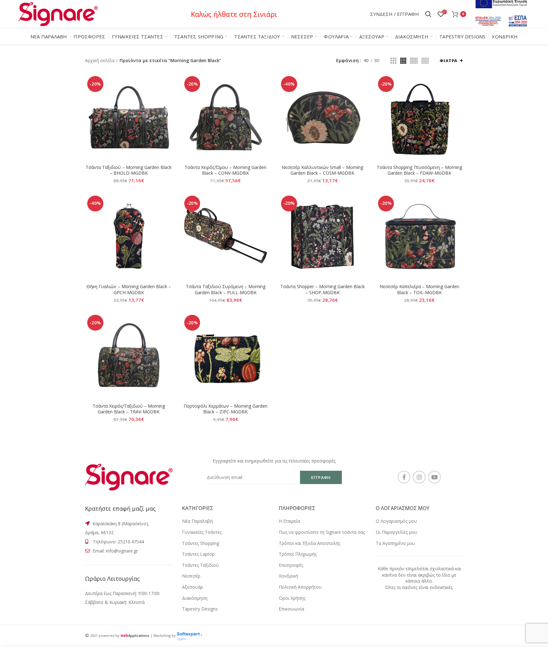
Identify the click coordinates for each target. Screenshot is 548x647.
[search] (428, 14)
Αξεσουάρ (192, 587)
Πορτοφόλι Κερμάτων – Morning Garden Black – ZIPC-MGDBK (225, 409)
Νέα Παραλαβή (197, 521)
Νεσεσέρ (191, 576)
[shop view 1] (393, 61)
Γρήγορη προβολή (168, 98)
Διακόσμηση (194, 598)
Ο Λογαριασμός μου (396, 521)
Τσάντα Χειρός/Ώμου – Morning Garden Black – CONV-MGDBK (225, 170)
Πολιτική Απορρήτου (300, 587)
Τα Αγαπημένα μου (395, 543)
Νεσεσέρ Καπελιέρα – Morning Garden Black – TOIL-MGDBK (419, 289)
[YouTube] (434, 477)
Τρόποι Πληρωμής (297, 554)
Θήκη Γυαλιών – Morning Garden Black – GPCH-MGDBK (129, 289)
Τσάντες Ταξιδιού (200, 565)
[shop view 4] (425, 61)
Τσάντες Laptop (198, 554)
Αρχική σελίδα (99, 60)
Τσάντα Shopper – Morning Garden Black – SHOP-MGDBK (322, 289)
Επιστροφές (291, 565)
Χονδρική (288, 576)
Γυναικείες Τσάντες (202, 532)
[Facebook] (404, 477)
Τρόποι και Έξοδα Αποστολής (309, 543)
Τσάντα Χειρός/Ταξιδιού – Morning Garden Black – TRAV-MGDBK (129, 409)
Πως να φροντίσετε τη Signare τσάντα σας (322, 532)
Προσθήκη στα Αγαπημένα (168, 113)
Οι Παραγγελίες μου (396, 532)
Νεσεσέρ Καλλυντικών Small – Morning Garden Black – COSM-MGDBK (322, 170)
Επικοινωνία (291, 609)
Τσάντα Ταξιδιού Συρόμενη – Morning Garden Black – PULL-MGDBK (225, 289)
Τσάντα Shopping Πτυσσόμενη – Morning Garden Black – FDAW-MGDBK (419, 170)
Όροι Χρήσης (292, 598)
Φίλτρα (448, 60)
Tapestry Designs (200, 609)
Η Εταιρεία (289, 521)
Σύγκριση (168, 84)
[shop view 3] (414, 61)
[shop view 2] (403, 61)
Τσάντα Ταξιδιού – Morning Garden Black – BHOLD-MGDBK (129, 170)
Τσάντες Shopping (200, 543)
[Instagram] (419, 477)
